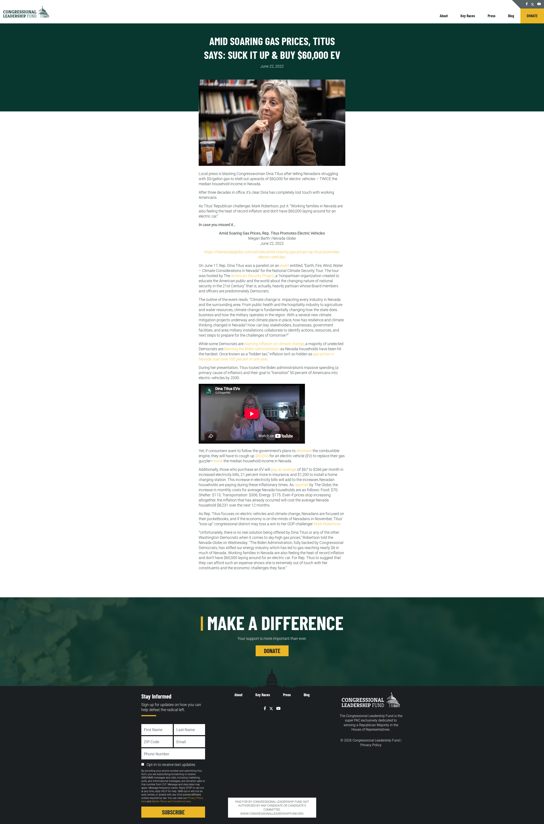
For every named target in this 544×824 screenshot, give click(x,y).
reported (302, 484)
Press (491, 15)
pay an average (283, 469)
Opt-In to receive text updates (171, 764)
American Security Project (252, 275)
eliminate (304, 450)
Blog (511, 15)
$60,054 (262, 456)
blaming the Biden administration (251, 349)
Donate (532, 15)
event (284, 265)
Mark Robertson (327, 524)
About (444, 15)
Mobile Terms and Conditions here (171, 801)
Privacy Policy (370, 745)
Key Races (467, 15)
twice (218, 461)
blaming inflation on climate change (274, 344)
